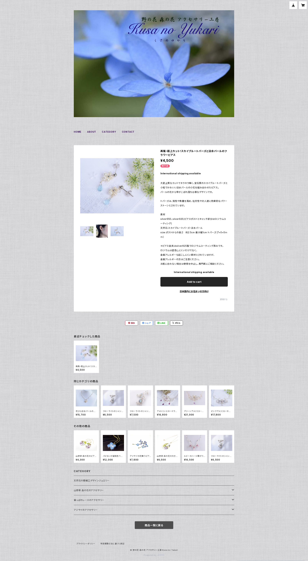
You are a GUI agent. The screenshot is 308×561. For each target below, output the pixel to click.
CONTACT (128, 131)
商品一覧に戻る (154, 525)
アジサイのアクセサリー (86, 509)
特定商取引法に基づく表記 (112, 543)
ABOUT (91, 131)
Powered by (150, 555)
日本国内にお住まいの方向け (194, 291)
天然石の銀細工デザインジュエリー (92, 480)
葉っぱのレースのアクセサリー (89, 500)
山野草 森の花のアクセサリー (89, 490)
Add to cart (194, 281)
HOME (77, 131)
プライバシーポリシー (85, 543)
